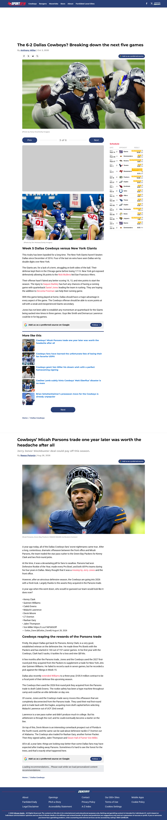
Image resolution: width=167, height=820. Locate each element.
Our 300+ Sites (112, 797)
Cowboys (32, 4)
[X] (152, 3)
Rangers (43, 4)
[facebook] (146, 3)
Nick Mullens (64, 274)
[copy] (37, 56)
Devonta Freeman (46, 291)
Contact (85, 797)
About (70, 4)
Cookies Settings (113, 806)
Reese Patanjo (28, 455)
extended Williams (51, 675)
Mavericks (53, 4)
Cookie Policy (138, 802)
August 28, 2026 (59, 630)
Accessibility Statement (60, 806)
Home (25, 418)
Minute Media (19, 813)
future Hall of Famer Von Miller (82, 738)
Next (96, 140)
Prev (29, 140)
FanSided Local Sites (85, 4)
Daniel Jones (51, 287)
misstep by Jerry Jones (83, 570)
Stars (63, 4)
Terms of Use (111, 802)
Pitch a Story (55, 802)
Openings (53, 797)
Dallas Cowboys (37, 418)
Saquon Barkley (50, 284)
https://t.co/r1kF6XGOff (45, 627)
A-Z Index (86, 806)
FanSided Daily (29, 802)
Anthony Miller (28, 50)
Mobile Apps (138, 797)
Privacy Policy (88, 802)
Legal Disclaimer (30, 806)
